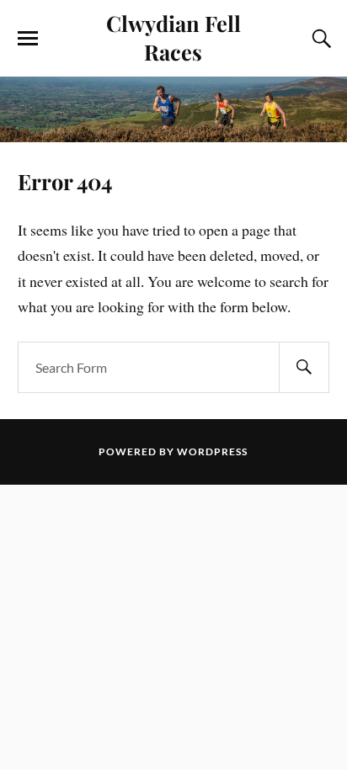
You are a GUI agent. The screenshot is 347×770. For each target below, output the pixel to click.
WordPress (212, 451)
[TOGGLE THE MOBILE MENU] (28, 38)
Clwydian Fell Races (173, 37)
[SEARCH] (304, 367)
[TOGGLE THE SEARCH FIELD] (319, 38)
